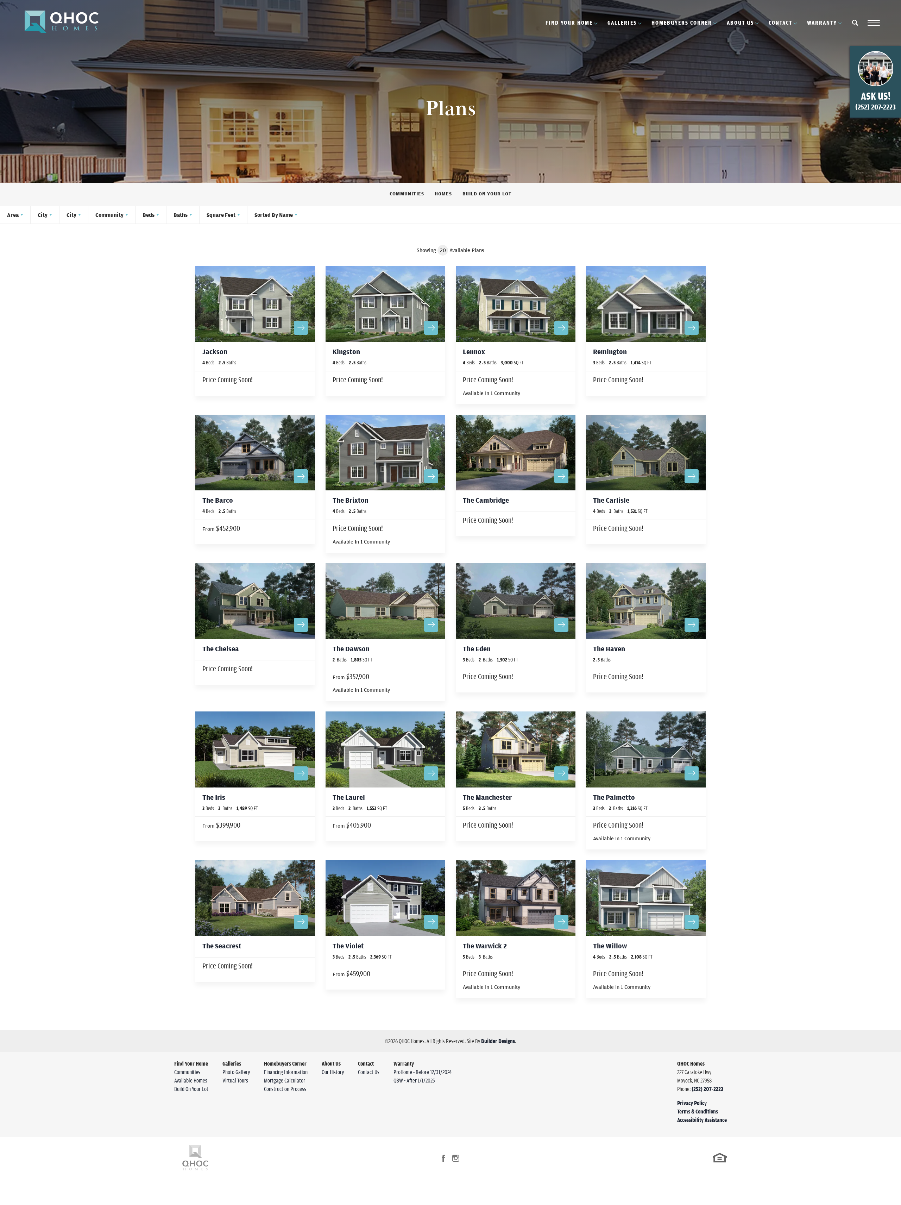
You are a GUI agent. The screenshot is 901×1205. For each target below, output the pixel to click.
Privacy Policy (692, 1103)
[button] (855, 27)
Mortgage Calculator (284, 1080)
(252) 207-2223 (707, 1089)
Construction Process (285, 1089)
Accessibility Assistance (702, 1120)
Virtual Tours (235, 1080)
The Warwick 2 (485, 945)
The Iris (213, 797)
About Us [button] (740, 22)
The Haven (609, 648)
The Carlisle (611, 500)
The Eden (477, 648)
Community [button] (109, 214)
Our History (333, 1072)
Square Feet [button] (221, 214)
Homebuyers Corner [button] (681, 22)
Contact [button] (780, 22)
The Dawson (351, 648)
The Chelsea (220, 648)
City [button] (43, 214)
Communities (407, 193)
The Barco (217, 500)
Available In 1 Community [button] (491, 392)
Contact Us (368, 1072)
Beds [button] (149, 214)
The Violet (348, 945)
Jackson (214, 351)
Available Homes (190, 1080)
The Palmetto (614, 797)
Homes (443, 193)
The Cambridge (486, 500)
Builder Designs (498, 1041)
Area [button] (13, 214)
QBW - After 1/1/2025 (414, 1080)
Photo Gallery (236, 1072)
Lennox (474, 351)
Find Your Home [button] (569, 22)
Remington (610, 351)
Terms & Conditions (697, 1111)
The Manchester (487, 797)
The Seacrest (221, 945)
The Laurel (349, 797)
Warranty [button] (822, 22)
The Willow (610, 945)
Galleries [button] (622, 22)
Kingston (346, 351)
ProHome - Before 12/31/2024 (422, 1072)
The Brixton (350, 500)
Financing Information (286, 1072)
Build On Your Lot (487, 193)
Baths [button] (181, 214)
